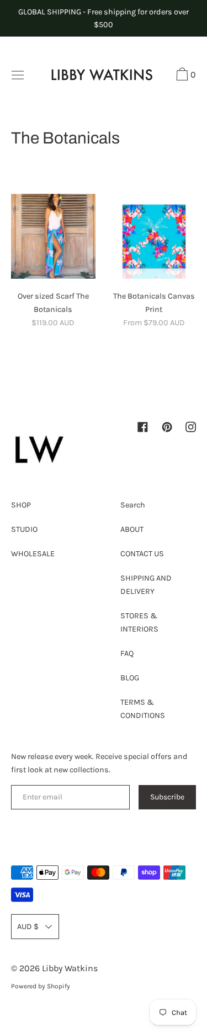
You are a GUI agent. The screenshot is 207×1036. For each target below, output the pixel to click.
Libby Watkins (70, 968)
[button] (184, 76)
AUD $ (28, 926)
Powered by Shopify (40, 986)
